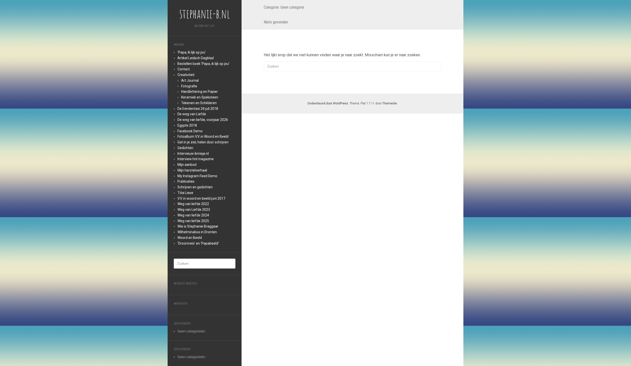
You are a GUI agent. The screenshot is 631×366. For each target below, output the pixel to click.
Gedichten (185, 148)
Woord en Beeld (189, 238)
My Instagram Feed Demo (197, 176)
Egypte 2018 (187, 125)
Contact (183, 69)
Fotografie (189, 86)
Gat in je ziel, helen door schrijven (202, 142)
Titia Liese (185, 193)
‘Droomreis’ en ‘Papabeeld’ (198, 243)
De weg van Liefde (191, 114)
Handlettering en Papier (199, 92)
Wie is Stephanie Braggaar (197, 226)
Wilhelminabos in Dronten (197, 232)
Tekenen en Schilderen (199, 103)
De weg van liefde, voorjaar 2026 (202, 120)
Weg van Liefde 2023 (193, 210)
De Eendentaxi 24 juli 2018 (197, 109)
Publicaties (185, 181)
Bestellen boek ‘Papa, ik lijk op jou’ (203, 64)
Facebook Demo (190, 131)
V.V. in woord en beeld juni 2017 (201, 198)
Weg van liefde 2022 (193, 204)
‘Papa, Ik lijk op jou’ (191, 52)
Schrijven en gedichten (195, 187)
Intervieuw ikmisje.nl (193, 153)
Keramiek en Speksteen (199, 97)
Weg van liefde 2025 (193, 221)
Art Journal (190, 80)
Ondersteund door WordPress (327, 103)
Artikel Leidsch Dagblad (195, 58)
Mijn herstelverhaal (192, 170)
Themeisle (389, 103)
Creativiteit (185, 75)
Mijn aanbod (186, 165)
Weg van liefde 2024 (193, 215)
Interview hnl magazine (195, 159)
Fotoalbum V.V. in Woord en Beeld (202, 136)
